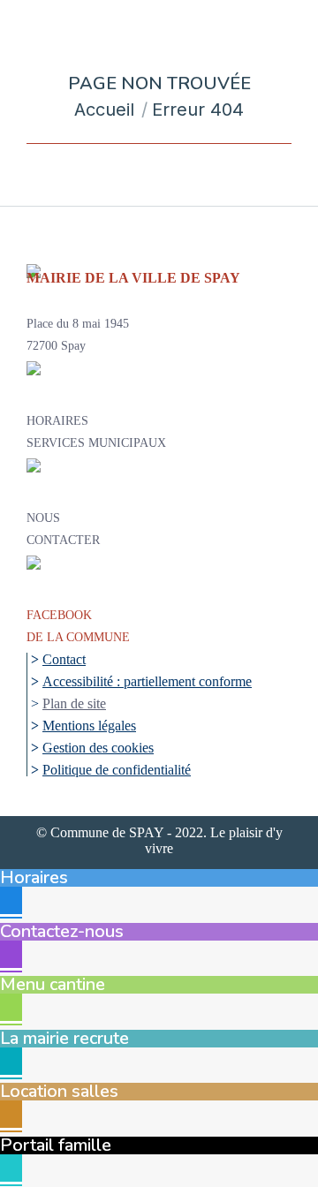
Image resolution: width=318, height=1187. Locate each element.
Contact (64, 659)
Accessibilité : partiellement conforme (147, 681)
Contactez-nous (62, 931)
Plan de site (74, 703)
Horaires (34, 877)
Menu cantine (52, 984)
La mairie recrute (64, 1038)
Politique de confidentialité (116, 769)
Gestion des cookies (98, 747)
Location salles (59, 1091)
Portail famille (55, 1145)
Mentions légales (89, 725)
